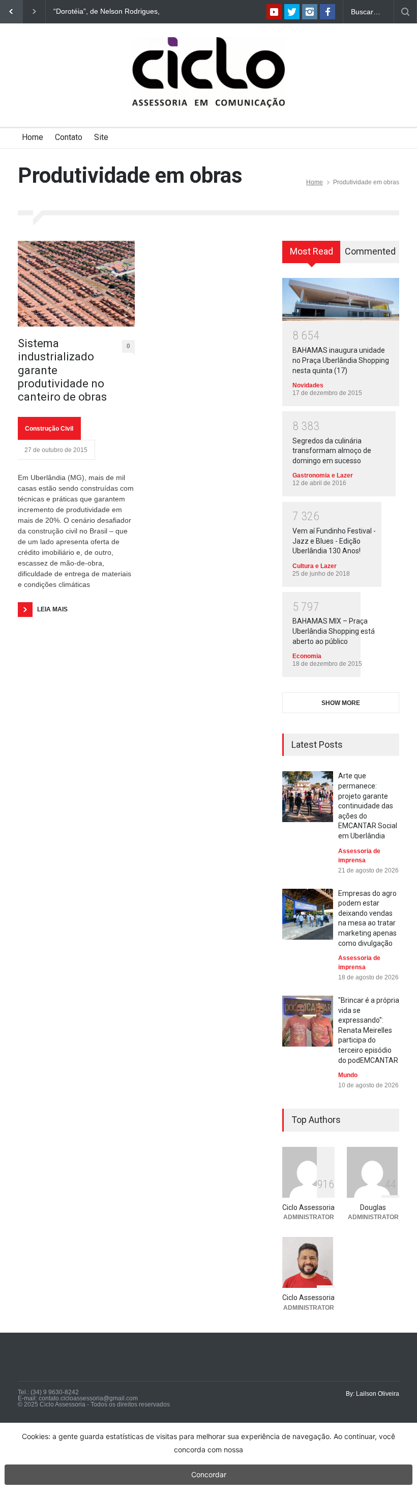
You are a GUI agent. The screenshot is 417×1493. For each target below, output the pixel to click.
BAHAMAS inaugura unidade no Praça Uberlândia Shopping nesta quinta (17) (340, 360)
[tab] (311, 255)
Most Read (311, 251)
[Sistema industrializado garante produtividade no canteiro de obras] (76, 284)
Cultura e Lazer (314, 566)
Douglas (373, 1207)
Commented (370, 251)
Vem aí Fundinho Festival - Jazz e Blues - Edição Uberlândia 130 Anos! (334, 541)
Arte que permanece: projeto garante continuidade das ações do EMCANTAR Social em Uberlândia (367, 806)
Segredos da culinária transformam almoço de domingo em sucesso (331, 451)
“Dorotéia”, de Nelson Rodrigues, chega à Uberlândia (106, 12)
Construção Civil (49, 428)
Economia (306, 656)
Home (32, 137)
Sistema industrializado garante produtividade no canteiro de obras (62, 370)
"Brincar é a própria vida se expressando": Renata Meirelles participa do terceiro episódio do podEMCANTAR (368, 1030)
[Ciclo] (208, 90)
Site (101, 137)
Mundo (348, 1075)
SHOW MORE (340, 703)
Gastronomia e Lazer (322, 475)
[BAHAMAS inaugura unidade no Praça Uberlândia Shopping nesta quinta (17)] (340, 299)
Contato (68, 137)
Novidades (307, 385)
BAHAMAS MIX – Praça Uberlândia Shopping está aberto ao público (333, 631)
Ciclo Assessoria (308, 1207)
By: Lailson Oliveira (372, 1393)
